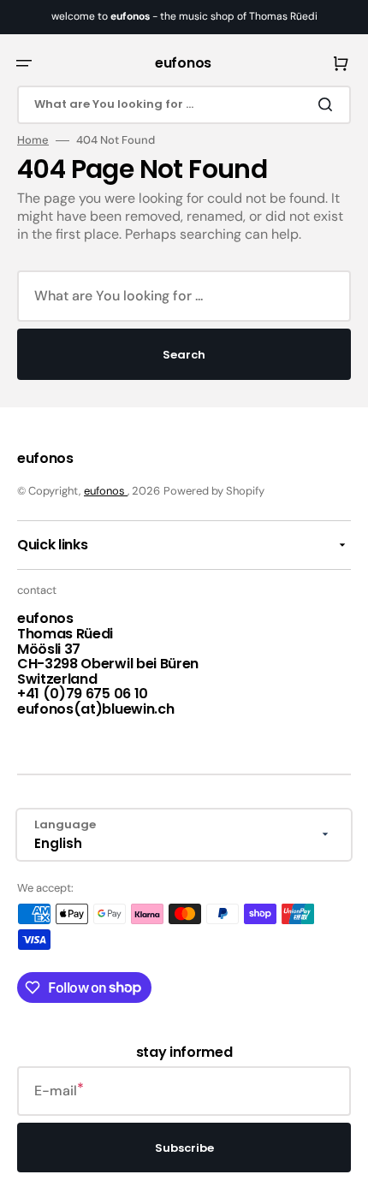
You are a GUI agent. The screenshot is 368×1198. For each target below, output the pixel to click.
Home (33, 140)
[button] (24, 63)
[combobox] (184, 105)
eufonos (106, 490)
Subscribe (184, 1148)
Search (184, 355)
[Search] (328, 104)
